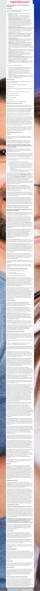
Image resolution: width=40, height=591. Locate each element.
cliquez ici (12, 589)
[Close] (39, 588)
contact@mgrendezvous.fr (19, 455)
